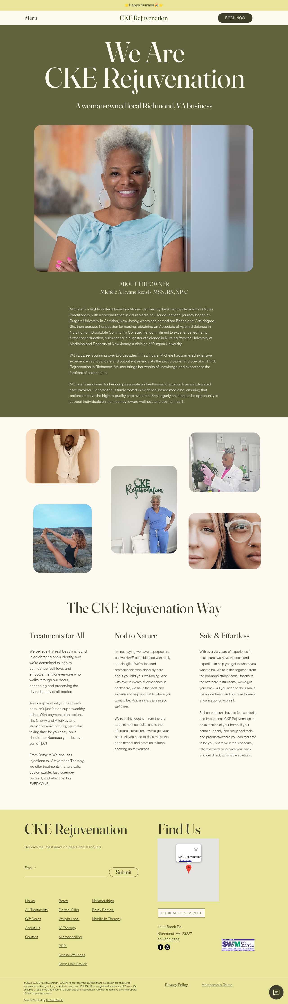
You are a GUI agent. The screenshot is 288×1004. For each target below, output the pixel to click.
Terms (217, 984)
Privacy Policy (176, 984)
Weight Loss (69, 919)
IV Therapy (67, 928)
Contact (31, 937)
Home (30, 901)
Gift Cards (33, 919)
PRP (63, 946)
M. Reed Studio (54, 1000)
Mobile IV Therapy (106, 919)
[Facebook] (160, 947)
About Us (32, 928)
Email (29, 868)
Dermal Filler (69, 910)
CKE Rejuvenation (144, 18)
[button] (35, 18)
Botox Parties (103, 910)
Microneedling (70, 937)
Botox (63, 901)
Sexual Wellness (72, 955)
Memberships (103, 901)
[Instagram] (167, 947)
